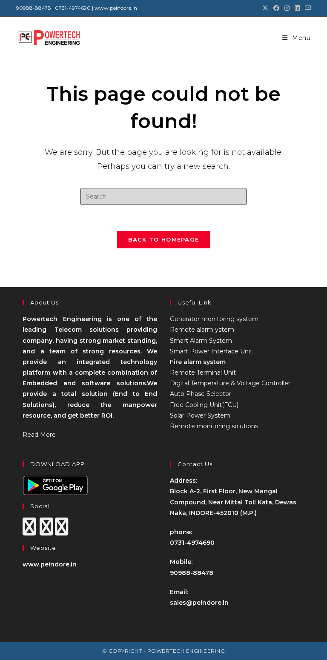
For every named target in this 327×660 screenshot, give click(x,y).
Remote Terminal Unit (203, 372)
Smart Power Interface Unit (211, 351)
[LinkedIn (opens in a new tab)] (297, 8)
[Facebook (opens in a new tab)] (276, 8)
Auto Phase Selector (200, 394)
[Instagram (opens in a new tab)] (287, 8)
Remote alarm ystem (202, 329)
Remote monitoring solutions (214, 426)
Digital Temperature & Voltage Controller (230, 383)
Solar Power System (200, 415)
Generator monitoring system (214, 319)
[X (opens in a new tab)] (265, 8)
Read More (39, 434)
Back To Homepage (163, 239)
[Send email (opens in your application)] (306, 8)
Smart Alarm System (201, 340)
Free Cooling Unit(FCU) (204, 405)
